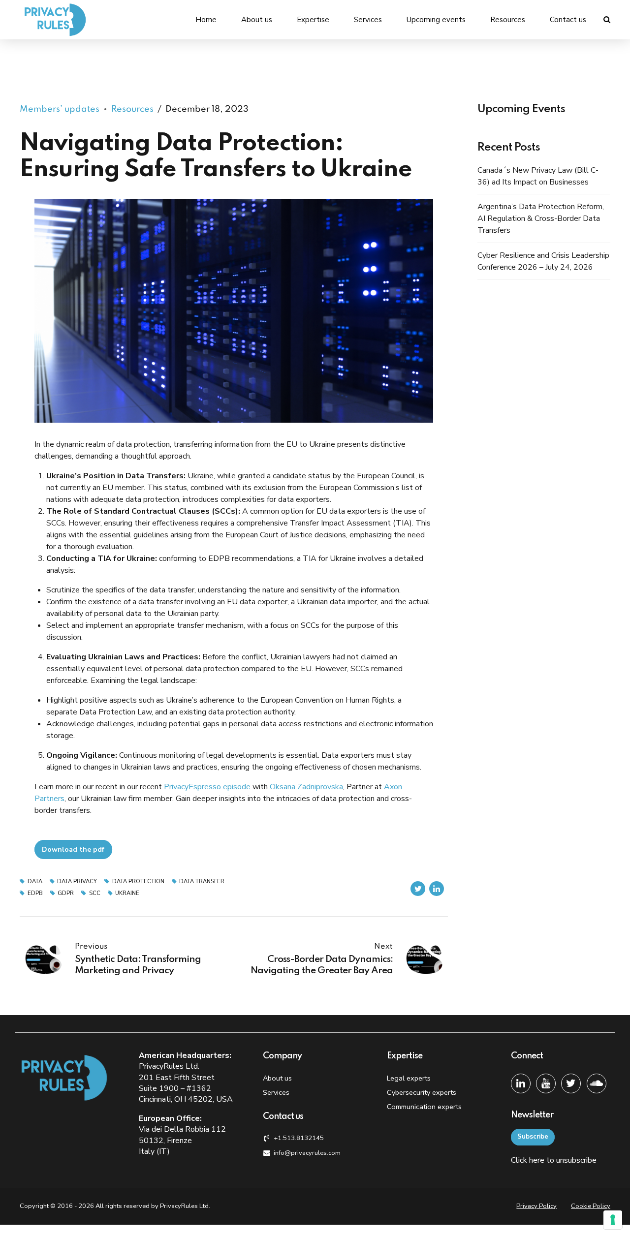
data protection (138, 881)
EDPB (35, 893)
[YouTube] (546, 1083)
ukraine (127, 893)
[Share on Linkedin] (436, 888)
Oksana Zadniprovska (306, 786)
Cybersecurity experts (421, 1092)
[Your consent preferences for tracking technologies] (612, 1219)
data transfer (201, 881)
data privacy (77, 881)
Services (368, 20)
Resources (507, 20)
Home (206, 20)
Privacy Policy (536, 1206)
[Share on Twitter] (417, 888)
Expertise (313, 20)
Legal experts (409, 1078)
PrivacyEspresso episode (207, 786)
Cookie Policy (590, 1206)
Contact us (568, 20)
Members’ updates (59, 109)
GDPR (66, 893)
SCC (94, 893)
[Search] (606, 19)
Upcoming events (436, 20)
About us (256, 20)
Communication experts (424, 1107)
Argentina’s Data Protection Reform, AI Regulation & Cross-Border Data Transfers (540, 218)
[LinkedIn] (521, 1083)
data (35, 881)
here (536, 1160)
